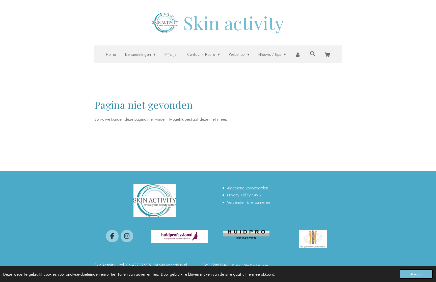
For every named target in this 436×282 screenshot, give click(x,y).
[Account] (298, 54)
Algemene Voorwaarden (247, 187)
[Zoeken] (313, 53)
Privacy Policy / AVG (244, 194)
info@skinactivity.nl (171, 264)
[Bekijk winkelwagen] (327, 54)
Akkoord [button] (416, 274)
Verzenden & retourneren (248, 202)
